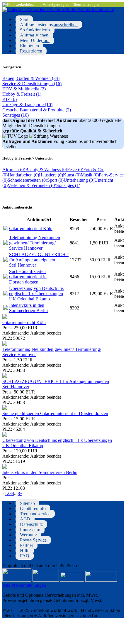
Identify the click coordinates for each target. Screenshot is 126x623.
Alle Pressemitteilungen (24, 585)
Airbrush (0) (13, 169)
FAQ (24, 555)
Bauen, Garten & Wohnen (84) (30, 78)
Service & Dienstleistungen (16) (32, 83)
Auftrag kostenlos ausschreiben (49, 24)
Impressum (30, 529)
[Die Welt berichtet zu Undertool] (101, 580)
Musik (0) (90, 174)
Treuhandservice (35, 513)
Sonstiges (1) (68, 185)
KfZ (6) (9, 99)
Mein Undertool (35, 40)
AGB (25, 519)
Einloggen (29, 45)
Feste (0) (75, 169)
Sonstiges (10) (15, 115)
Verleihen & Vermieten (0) (32, 185)
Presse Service (33, 540)
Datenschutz (31, 524)
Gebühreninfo (33, 508)
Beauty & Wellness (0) (46, 169)
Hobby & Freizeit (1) (21, 94)
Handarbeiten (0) (23, 174)
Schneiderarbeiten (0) (27, 180)
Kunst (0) (72, 174)
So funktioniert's (35, 29)
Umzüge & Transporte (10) (27, 104)
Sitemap (27, 503)
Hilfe (24, 550)
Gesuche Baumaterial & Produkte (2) (36, 109)
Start (24, 19)
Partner (26, 545)
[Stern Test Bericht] (17, 580)
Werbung (28, 534)
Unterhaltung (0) (79, 180)
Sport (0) (55, 180)
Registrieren (31, 50)
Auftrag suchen (34, 35)
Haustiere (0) (51, 174)
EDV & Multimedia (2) (24, 88)
